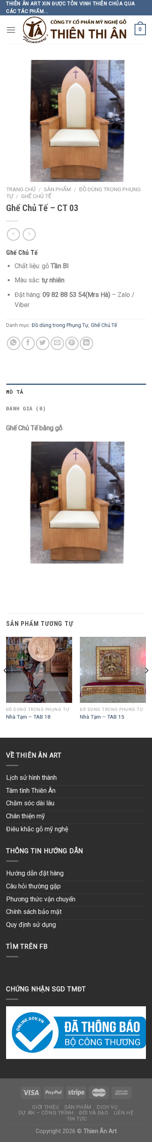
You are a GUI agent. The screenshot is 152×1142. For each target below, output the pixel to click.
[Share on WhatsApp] (13, 343)
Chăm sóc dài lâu (30, 803)
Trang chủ (21, 189)
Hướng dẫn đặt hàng (35, 873)
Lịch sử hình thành (31, 777)
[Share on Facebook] (28, 343)
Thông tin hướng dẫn (44, 851)
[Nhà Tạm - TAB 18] (39, 670)
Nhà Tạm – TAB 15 (102, 716)
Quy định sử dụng (31, 925)
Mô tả (14, 391)
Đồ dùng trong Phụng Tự (60, 325)
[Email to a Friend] (57, 343)
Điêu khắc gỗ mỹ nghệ (37, 829)
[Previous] (6, 686)
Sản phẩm (57, 189)
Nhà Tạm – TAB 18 (28, 716)
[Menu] (11, 30)
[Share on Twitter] (42, 343)
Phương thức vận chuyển (40, 899)
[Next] (146, 686)
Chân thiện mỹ (25, 816)
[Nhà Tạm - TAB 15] (113, 670)
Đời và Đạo (93, 1113)
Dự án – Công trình (46, 1113)
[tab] (76, 392)
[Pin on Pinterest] (72, 343)
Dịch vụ (107, 1107)
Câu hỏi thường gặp (33, 886)
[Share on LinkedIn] (86, 343)
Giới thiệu (45, 1107)
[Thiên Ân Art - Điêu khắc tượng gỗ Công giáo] (75, 30)
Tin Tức (77, 1119)
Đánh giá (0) (26, 408)
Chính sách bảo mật (34, 912)
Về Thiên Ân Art (34, 755)
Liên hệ (123, 1113)
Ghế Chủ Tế (36, 196)
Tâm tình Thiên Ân (31, 790)
